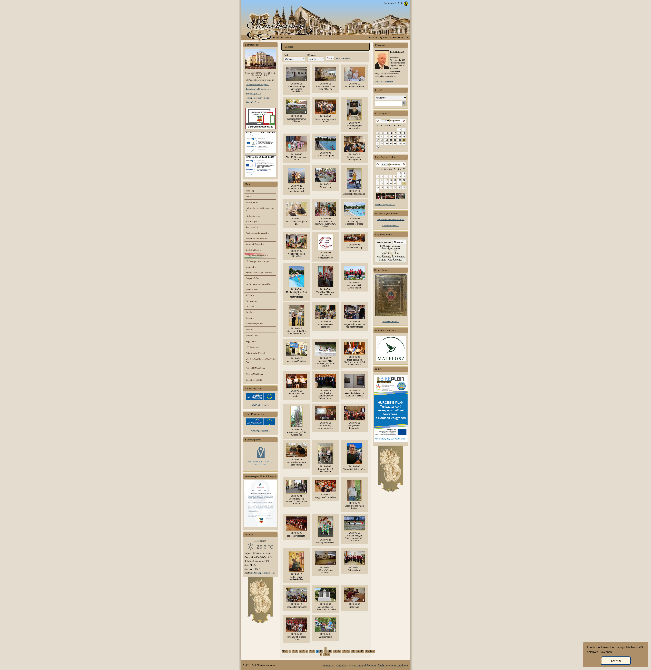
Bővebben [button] (605, 652)
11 (325, 651)
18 (357, 651)
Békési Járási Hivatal (255, 353)
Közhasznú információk (257, 232)
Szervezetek (252, 227)
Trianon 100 (252, 289)
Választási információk (257, 255)
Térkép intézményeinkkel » (258, 97)
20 (391, 140)
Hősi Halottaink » (390, 321)
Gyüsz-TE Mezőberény (256, 368)
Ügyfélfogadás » (253, 93)
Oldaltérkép (341, 665)
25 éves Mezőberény (255, 373)
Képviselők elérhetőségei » (258, 88)
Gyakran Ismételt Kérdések (362, 665)
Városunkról (252, 202)
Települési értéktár (254, 379)
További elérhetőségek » (257, 84)
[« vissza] (377, 121)
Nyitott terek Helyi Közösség (260, 272)
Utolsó (327, 654)
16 (348, 651)
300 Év (250, 295)
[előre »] (403, 121)
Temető (250, 317)
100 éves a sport (253, 347)
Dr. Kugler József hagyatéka (259, 283)
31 (378, 147)
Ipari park (251, 266)
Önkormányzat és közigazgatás (260, 209)
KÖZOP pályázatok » (260, 430)
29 (400, 144)
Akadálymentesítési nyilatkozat (393, 665)
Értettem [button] (616, 660)
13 (334, 651)
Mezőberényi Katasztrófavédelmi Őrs (261, 361)
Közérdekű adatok (255, 244)
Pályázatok (252, 300)
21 (395, 140)
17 (353, 651)
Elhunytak (398, 242)
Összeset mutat (343, 58)
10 (321, 651)
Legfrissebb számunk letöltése (391, 219)
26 (387, 144)
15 (344, 651)
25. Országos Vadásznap (257, 261)
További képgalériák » (385, 204)
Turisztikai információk (257, 238)
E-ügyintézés (252, 278)
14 (339, 651)
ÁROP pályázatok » (260, 405)
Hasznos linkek (253, 335)
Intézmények (252, 221)
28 (395, 144)
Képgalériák (251, 341)
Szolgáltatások (253, 249)
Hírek (248, 196)
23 (404, 140)
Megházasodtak (384, 242)
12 (330, 651)
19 (362, 651)
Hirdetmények (253, 215)
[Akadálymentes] (406, 3)
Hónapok (311, 55)
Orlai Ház (250, 306)
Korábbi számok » (390, 225)
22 (400, 140)
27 (391, 144)
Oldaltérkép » (252, 102)
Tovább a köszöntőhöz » (384, 81)
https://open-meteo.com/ (263, 572)
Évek (286, 55)
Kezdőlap (277, 37)
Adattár (249, 329)
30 (404, 144)
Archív (250, 312)
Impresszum (328, 665)
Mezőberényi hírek (255, 323)
